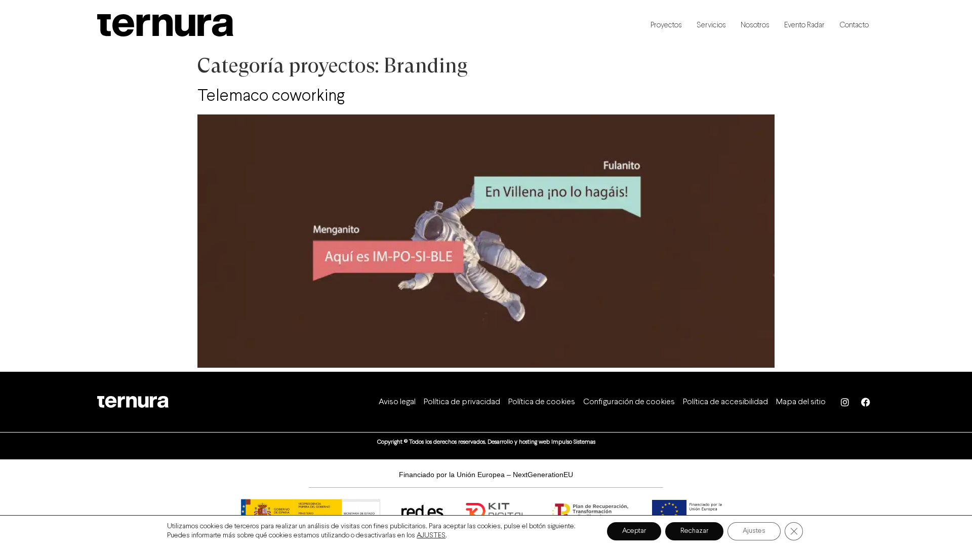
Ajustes (754, 531)
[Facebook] (866, 402)
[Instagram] (845, 402)
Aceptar (634, 531)
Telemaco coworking (270, 96)
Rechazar (694, 531)
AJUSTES (431, 535)
